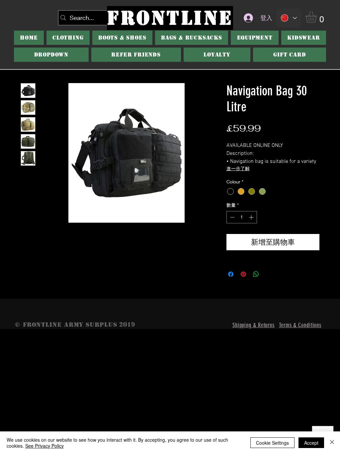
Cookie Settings (272, 442)
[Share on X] (269, 274)
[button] (122, 38)
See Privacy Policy (44, 445)
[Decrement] (231, 217)
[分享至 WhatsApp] (256, 274)
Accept (311, 442)
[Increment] (252, 217)
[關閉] (332, 443)
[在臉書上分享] (231, 274)
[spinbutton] (242, 217)
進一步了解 (238, 169)
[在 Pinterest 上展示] (243, 274)
